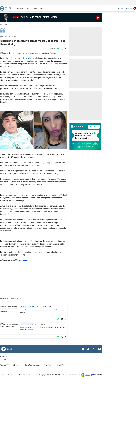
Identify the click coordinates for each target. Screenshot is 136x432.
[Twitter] (62, 49)
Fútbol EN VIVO (38, 8)
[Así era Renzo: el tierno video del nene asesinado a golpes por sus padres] (9, 311)
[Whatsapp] (58, 49)
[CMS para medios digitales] (96, 375)
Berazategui (15, 298)
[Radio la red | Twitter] (88, 349)
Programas (19, 8)
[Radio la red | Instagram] (94, 349)
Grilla (28, 8)
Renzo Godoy (28, 58)
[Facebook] (66, 49)
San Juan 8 (48, 365)
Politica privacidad (24, 375)
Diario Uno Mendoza (32, 365)
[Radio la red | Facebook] (83, 349)
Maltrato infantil (27, 324)
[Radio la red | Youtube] (99, 349)
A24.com (24, 260)
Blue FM (60, 365)
